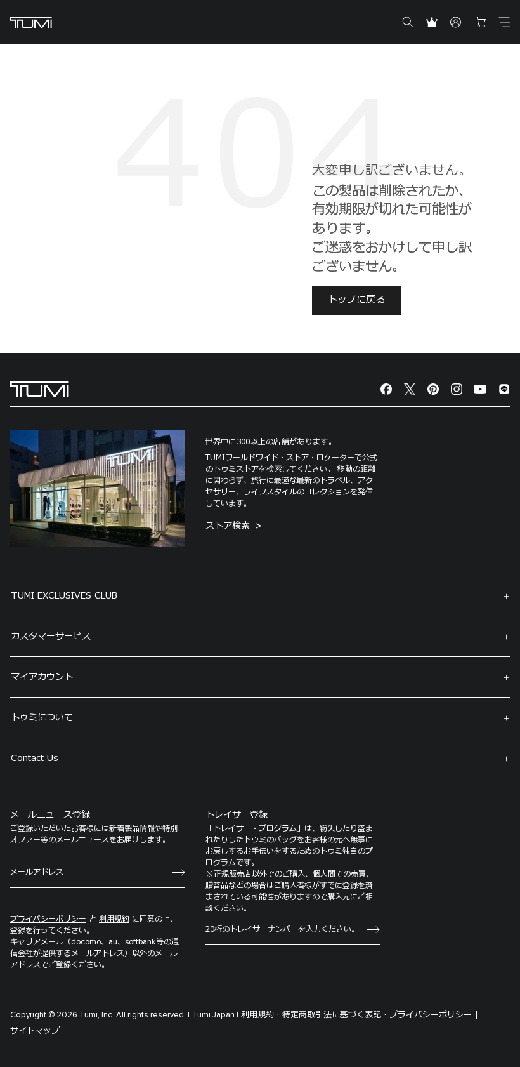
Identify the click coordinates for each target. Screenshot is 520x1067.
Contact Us (34, 758)
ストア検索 (229, 526)
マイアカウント (42, 677)
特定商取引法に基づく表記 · (334, 1015)
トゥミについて (42, 717)
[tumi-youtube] (480, 389)
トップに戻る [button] (356, 300)
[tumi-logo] (39, 388)
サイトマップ (35, 1030)
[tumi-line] (504, 389)
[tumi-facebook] (386, 389)
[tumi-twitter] (409, 389)
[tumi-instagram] (456, 389)
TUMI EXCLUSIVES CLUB (64, 595)
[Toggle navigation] (504, 22)
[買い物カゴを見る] (480, 22)
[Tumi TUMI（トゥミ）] (31, 22)
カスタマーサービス (51, 636)
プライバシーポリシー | (433, 1015)
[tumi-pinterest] (433, 389)
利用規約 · (260, 1015)
